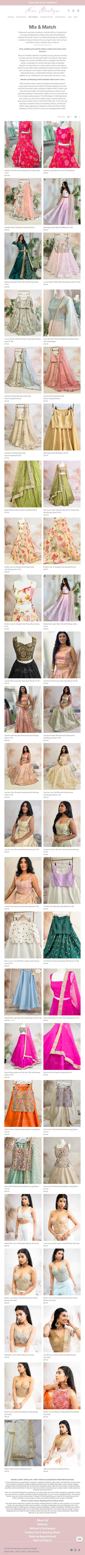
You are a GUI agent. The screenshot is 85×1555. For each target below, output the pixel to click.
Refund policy (9, 1551)
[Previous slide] (7, 144)
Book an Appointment (42, 1536)
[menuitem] (76, 16)
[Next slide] (38, 144)
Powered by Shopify (29, 1548)
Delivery (42, 1524)
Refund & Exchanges (42, 1528)
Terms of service (33, 1551)
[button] (69, 116)
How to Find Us (42, 1540)
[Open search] (68, 10)
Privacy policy (21, 1551)
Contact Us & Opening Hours (42, 1532)
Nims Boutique (16, 1548)
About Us (42, 1520)
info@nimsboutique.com (42, 45)
